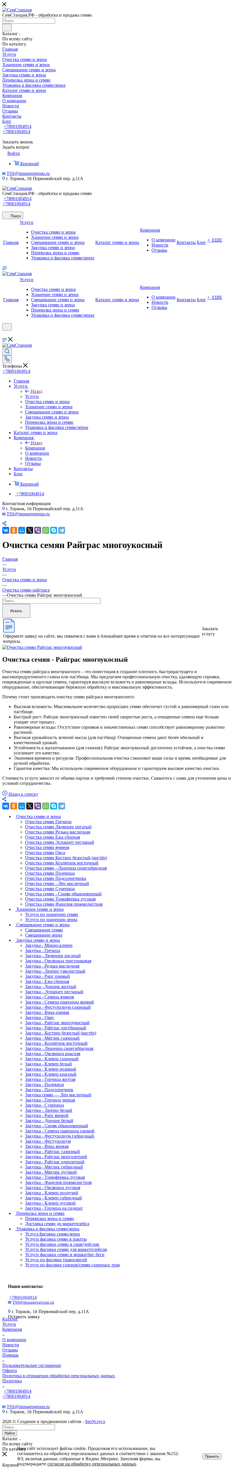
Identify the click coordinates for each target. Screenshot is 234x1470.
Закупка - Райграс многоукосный (57, 1022)
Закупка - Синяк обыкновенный (56, 1125)
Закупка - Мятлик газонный (52, 1038)
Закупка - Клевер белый (48, 1063)
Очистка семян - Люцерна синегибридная (66, 868)
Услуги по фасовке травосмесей (56, 1259)
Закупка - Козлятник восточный (56, 1043)
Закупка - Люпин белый (48, 1110)
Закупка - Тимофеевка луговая (55, 1177)
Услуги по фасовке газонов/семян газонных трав (72, 1264)
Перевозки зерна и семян (49, 1218)
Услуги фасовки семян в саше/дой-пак (62, 1244)
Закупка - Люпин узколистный (55, 971)
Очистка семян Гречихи (48, 821)
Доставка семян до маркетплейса (57, 1223)
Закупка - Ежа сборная (47, 981)
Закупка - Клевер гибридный (53, 1197)
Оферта (9, 1370)
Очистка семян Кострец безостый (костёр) (66, 857)
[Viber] (37, 530)
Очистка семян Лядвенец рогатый (58, 826)
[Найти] (7, 27)
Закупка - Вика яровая (46, 1146)
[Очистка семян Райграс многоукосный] (42, 647)
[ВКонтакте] (5, 530)
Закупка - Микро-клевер (48, 945)
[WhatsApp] (45, 530)
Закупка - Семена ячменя (49, 996)
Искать (16, 611)
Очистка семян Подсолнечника (55, 878)
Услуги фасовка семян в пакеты (56, 1239)
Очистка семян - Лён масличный (57, 883)
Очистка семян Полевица (50, 873)
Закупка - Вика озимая (47, 1012)
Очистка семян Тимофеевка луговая (60, 898)
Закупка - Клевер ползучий (51, 1192)
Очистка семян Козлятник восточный (61, 862)
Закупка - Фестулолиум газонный (58, 1007)
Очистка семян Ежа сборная (52, 837)
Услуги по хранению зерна (51, 919)
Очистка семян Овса (45, 852)
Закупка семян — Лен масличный (58, 1094)
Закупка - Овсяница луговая (52, 1187)
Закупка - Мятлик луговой (51, 1172)
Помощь (10, 1355)
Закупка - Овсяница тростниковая (58, 960)
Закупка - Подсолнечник (49, 1089)
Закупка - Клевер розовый (50, 1069)
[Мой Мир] (21, 530)
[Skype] (53, 530)
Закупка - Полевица (44, 1084)
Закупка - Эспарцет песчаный (54, 991)
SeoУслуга (95, 1421)
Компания (35, 448)
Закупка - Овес (39, 1017)
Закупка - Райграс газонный (52, 1151)
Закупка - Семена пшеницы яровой (59, 1002)
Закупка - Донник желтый (50, 986)
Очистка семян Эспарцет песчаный (59, 842)
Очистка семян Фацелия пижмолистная (63, 904)
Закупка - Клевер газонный (51, 1058)
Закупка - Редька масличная (52, 965)
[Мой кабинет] (4, 334)
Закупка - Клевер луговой (50, 1203)
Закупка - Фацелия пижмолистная (58, 1182)
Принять (212, 1456)
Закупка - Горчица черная (50, 1099)
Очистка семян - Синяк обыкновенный (63, 893)
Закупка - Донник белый (49, 1120)
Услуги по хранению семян (51, 914)
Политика (12, 1380)
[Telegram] (61, 530)
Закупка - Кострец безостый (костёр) (60, 1032)
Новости (10, 1344)
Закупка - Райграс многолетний (56, 1156)
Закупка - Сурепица (44, 1105)
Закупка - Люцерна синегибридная (59, 1048)
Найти (10, 1433)
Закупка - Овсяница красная (52, 1053)
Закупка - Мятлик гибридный (54, 1166)
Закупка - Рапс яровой (46, 1115)
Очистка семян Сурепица (50, 888)
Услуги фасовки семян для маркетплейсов (66, 1249)
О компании (14, 1339)
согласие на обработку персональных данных (91, 1463)
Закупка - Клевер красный (50, 1074)
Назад (36, 391)
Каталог (10, 1319)
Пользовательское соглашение (31, 1365)
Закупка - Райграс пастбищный (55, 1027)
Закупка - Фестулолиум (48, 1141)
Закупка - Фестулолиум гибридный (59, 1136)
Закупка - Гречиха (42, 950)
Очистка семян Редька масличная (57, 831)
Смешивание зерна (43, 935)
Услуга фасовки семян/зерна (52, 1233)
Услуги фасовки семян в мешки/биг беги (64, 1254)
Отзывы (10, 1349)
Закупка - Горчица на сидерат (54, 1208)
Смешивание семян (44, 929)
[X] (29, 530)
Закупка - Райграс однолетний (54, 1161)
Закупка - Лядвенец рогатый (53, 955)
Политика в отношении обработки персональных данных (58, 1375)
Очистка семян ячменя (47, 847)
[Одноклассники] (13, 530)
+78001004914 (17, 126)
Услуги (32, 396)
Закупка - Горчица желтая (50, 1079)
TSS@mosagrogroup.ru (28, 173)
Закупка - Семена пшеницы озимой (59, 1130)
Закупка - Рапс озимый (47, 976)
